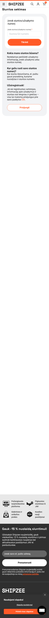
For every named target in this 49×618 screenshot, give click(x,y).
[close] (45, 594)
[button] (38, 4)
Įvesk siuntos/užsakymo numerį (20, 29)
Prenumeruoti (24, 562)
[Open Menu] (3, 4)
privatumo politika (31, 574)
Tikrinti (24, 42)
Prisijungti (24, 107)
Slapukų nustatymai (25, 605)
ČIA (23, 99)
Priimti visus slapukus (24, 611)
